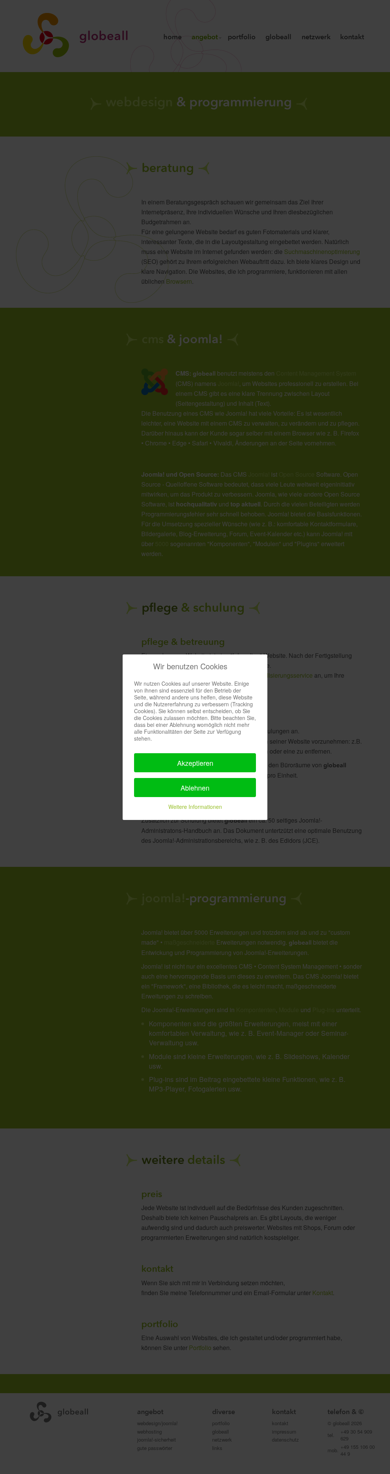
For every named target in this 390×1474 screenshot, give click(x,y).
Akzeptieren (195, 763)
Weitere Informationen (195, 806)
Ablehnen (195, 787)
